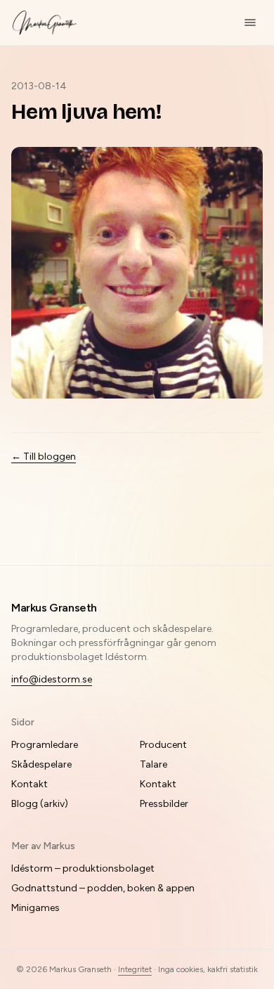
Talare (153, 764)
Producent (163, 745)
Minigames (35, 908)
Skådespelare (41, 764)
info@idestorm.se (51, 679)
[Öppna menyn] (250, 22)
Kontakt (29, 784)
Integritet (135, 969)
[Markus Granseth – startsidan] (44, 22)
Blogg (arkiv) (39, 804)
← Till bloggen (43, 457)
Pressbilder (164, 804)
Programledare (44, 745)
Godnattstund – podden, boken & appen (103, 888)
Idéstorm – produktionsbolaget (83, 868)
